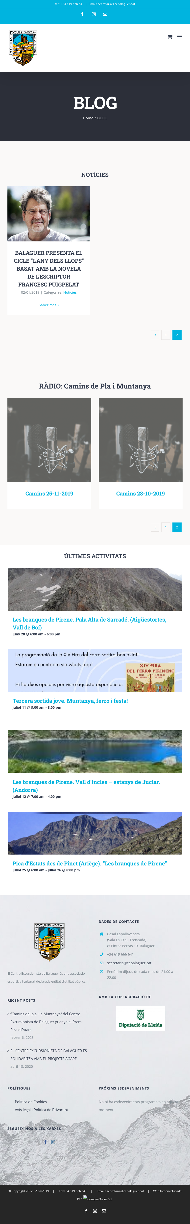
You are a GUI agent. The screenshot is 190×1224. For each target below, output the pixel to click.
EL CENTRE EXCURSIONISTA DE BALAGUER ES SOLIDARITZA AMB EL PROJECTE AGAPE (48, 1054)
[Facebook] (46, 1142)
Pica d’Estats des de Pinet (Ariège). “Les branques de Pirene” (90, 863)
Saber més (47, 305)
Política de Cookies (31, 1101)
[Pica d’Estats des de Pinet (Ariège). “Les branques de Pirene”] (95, 833)
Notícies (70, 292)
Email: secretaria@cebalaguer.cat (112, 4)
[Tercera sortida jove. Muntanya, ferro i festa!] (95, 670)
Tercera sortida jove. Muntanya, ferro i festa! (70, 700)
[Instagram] (53, 1142)
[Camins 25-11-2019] (49, 440)
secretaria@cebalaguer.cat (129, 963)
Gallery (56, 213)
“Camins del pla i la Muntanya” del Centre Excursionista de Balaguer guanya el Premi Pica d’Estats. (46, 1021)
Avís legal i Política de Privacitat (41, 1109)
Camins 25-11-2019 (42, 440)
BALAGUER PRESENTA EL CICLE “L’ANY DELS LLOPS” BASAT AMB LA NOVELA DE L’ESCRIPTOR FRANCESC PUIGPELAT (41, 213)
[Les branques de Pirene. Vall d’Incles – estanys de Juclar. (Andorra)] (95, 751)
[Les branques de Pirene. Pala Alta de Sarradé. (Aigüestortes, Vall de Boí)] (95, 589)
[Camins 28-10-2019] (141, 440)
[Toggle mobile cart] (169, 36)
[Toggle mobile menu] (180, 36)
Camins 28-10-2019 (133, 440)
